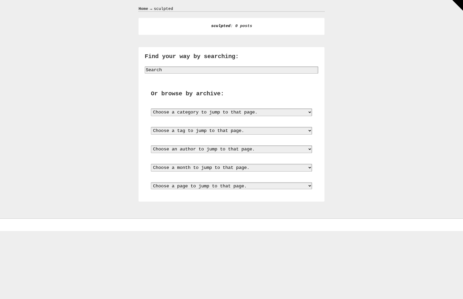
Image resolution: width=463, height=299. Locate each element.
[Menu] (457, 5)
